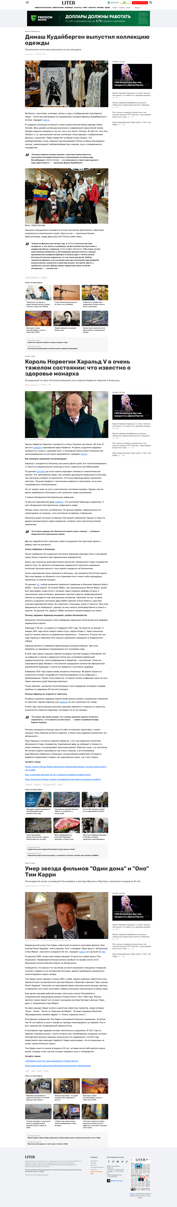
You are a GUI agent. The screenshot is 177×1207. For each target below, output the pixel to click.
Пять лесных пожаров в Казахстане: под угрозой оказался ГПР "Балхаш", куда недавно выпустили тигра (131, 114)
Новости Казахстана (43, 7)
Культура (92, 7)
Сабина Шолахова (31, 385)
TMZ (103, 952)
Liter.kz (46, 120)
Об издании (94, 1161)
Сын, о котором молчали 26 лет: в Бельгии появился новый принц (58, 774)
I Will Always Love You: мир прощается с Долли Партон (128, 83)
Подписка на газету (140, 3)
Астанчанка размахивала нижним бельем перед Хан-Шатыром (52, 348)
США (27, 1071)
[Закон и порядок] (113, 2)
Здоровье (29, 784)
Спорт (85, 7)
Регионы (100, 7)
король (60, 784)
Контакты (94, 1169)
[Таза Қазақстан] (126, 2)
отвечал (63, 702)
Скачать (132, 1194)
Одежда (44, 277)
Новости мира (58, 7)
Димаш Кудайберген (32, 277)
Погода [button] (137, 7)
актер (39, 1071)
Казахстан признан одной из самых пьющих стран (48, 342)
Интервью (69, 7)
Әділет (107, 7)
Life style (78, 7)
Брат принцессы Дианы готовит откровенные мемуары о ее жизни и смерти (63, 779)
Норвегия (38, 784)
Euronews (40, 471)
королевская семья (49, 784)
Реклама (93, 1163)
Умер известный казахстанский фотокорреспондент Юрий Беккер (58, 1065)
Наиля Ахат (29, 54)
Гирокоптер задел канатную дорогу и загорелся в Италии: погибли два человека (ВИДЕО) (63, 855)
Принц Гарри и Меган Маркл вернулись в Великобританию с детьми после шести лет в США (64, 1138)
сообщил (37, 447)
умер (33, 1071)
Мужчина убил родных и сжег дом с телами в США (48, 1144)
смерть (46, 1071)
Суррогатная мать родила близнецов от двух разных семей (51, 849)
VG (37, 584)
